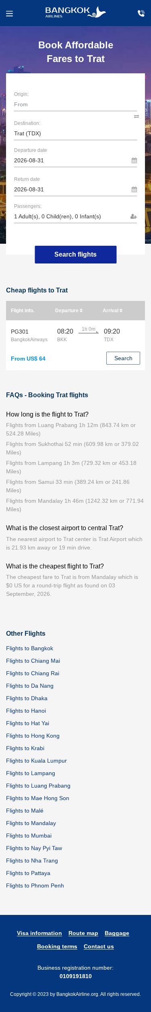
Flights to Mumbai (29, 835)
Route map (83, 933)
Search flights (75, 254)
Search (123, 358)
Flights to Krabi (25, 748)
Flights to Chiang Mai (33, 660)
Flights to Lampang (30, 773)
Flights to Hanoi (26, 710)
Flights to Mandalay (31, 823)
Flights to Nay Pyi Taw (34, 848)
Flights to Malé (24, 810)
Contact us (99, 947)
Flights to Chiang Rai (32, 673)
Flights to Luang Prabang (38, 785)
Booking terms (57, 947)
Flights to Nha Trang (32, 860)
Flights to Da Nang (30, 685)
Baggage (117, 933)
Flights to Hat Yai (27, 723)
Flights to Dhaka (27, 698)
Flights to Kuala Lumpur (36, 760)
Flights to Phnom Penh (35, 885)
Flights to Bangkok (29, 648)
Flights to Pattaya (28, 873)
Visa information (39, 933)
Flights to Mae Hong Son (37, 798)
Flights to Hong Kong (33, 735)
